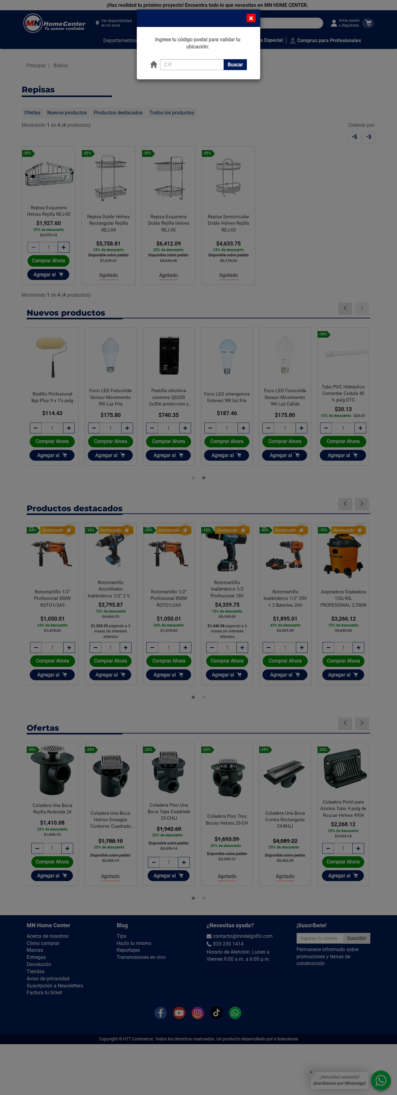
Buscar (235, 65)
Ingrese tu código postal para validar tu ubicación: (197, 43)
